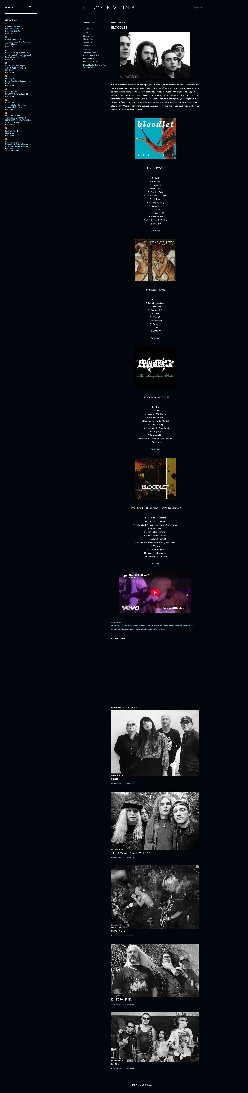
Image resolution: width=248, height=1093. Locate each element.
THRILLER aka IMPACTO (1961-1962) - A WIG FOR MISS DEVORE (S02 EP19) (18, 120)
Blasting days (11, 79)
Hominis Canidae (12, 26)
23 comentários (128, 857)
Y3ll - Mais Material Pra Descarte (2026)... (15, 30)
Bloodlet (86, 33)
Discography (88, 39)
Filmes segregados (13, 142)
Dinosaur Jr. (121, 999)
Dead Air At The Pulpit (15, 66)
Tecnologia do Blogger (144, 1085)
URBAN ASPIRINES (13, 39)
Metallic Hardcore (91, 55)
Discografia (88, 36)
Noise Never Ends (113, 7)
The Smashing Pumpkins (130, 852)
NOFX (115, 1064)
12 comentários (128, 1069)
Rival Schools (10, 133)
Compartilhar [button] (88, 22)
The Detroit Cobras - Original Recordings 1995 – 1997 (18, 56)
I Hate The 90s (11, 92)
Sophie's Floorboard (13, 131)
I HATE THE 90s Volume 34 (16, 94)
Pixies (115, 779)
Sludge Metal (88, 58)
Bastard (118, 931)
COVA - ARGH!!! (12, 103)
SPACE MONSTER (12, 116)
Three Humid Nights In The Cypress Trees (94, 66)
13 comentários (128, 783)
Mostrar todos (12, 150)
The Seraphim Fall (90, 62)
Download (87, 42)
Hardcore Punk (89, 52)
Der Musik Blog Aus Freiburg (17, 53)
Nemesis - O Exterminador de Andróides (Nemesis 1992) (18, 145)
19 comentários (128, 1004)
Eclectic (86, 45)
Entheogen (87, 49)
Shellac (192, 105)
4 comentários (128, 936)
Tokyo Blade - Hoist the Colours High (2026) (15, 106)
